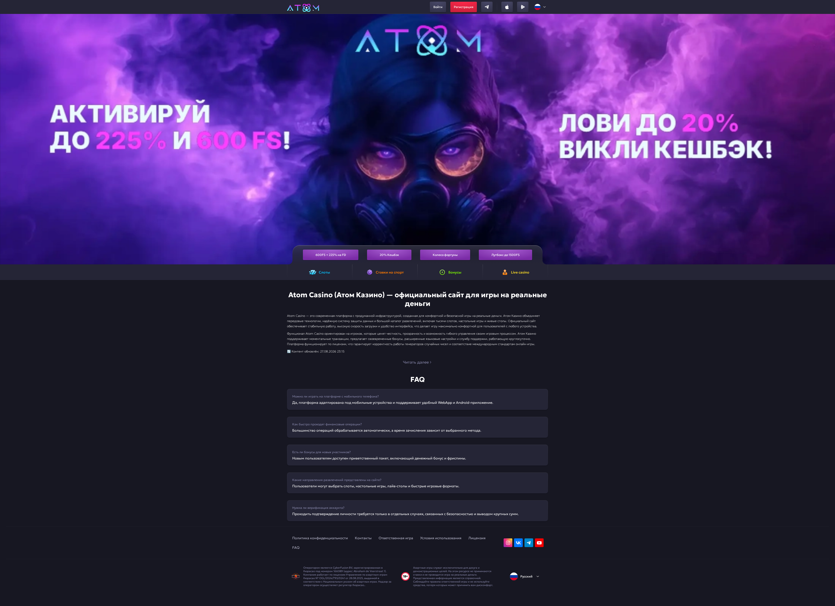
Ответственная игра (396, 538)
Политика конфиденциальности (320, 538)
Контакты (363, 538)
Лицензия (477, 538)
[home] (303, 7)
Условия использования (440, 538)
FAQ (295, 547)
